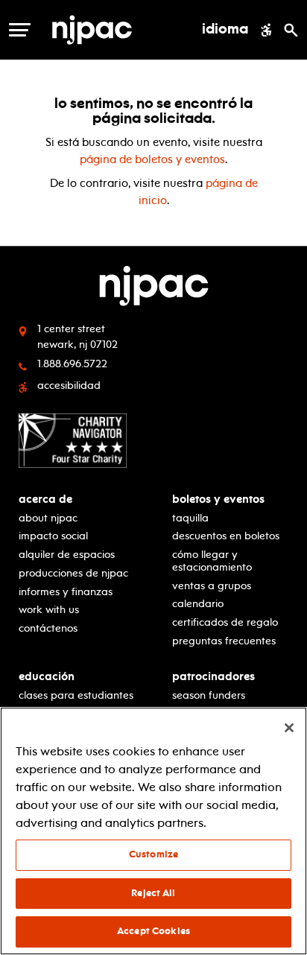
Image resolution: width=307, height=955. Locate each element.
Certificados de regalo (225, 622)
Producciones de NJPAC (73, 573)
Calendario (198, 603)
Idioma (225, 29)
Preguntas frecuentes (224, 641)
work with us (49, 609)
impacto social (53, 536)
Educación (47, 676)
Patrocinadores (213, 676)
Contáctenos (48, 628)
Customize (153, 854)
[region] (153, 831)
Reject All (153, 893)
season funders (208, 695)
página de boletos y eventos (152, 159)
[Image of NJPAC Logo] (111, 30)
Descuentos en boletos (225, 536)
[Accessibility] (266, 30)
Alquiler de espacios (67, 554)
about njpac (48, 518)
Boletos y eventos (218, 499)
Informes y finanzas (66, 592)
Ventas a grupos (211, 586)
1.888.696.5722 (72, 364)
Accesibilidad (69, 385)
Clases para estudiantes (76, 695)
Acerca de (45, 499)
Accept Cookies (153, 931)
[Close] (289, 727)
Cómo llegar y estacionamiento (212, 561)
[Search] (291, 30)
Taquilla (190, 518)
